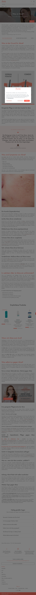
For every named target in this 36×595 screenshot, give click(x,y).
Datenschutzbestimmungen (10, 98)
